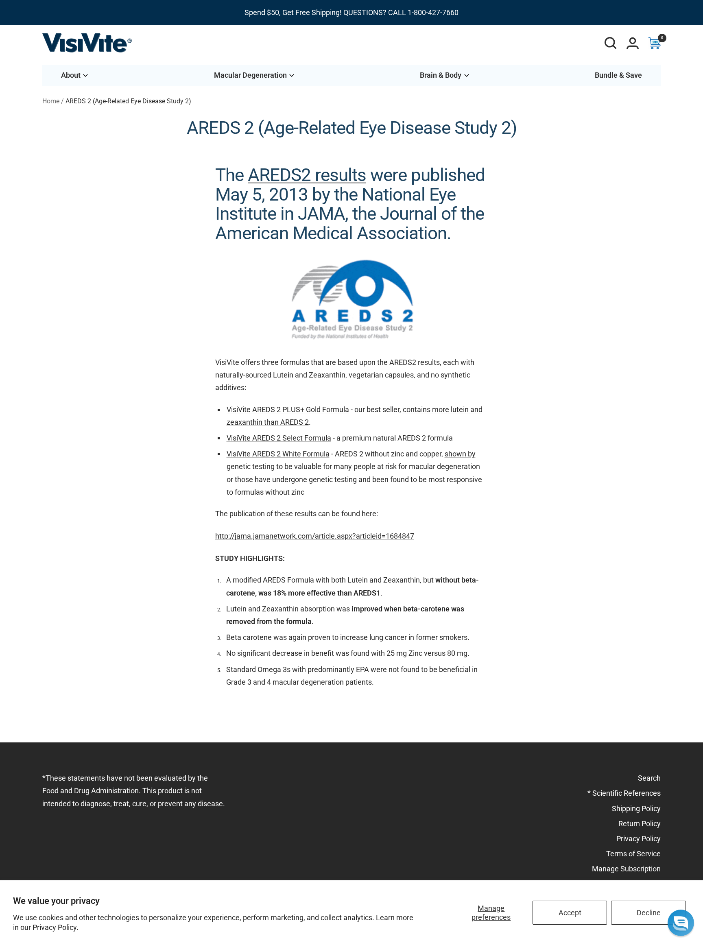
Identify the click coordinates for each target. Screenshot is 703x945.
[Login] (633, 43)
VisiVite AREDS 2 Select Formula (279, 438)
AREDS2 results (307, 175)
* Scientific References (624, 793)
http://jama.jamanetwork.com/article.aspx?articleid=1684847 (314, 536)
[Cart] (654, 43)
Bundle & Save (618, 75)
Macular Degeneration (250, 75)
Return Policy (639, 823)
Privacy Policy (638, 838)
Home (50, 101)
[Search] (611, 43)
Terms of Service (633, 853)
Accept (570, 912)
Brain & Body (440, 75)
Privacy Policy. (56, 927)
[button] (681, 923)
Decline (649, 912)
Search (649, 778)
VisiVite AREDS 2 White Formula (278, 454)
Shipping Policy (636, 808)
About (71, 75)
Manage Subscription (626, 868)
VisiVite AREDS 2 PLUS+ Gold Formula (288, 409)
